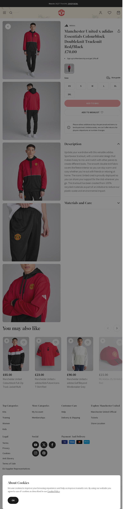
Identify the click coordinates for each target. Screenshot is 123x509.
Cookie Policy (53, 491)
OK (13, 500)
